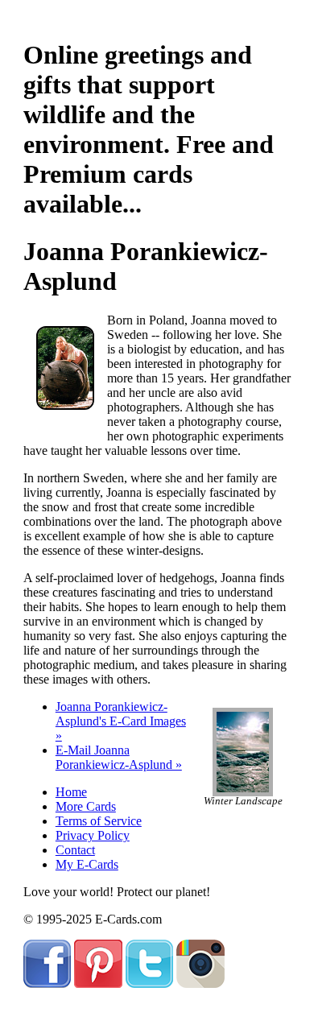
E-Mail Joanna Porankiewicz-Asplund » (119, 757)
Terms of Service (99, 821)
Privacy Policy (93, 835)
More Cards (86, 806)
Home (71, 792)
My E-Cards (87, 864)
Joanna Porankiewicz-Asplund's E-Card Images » (121, 721)
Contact (75, 850)
